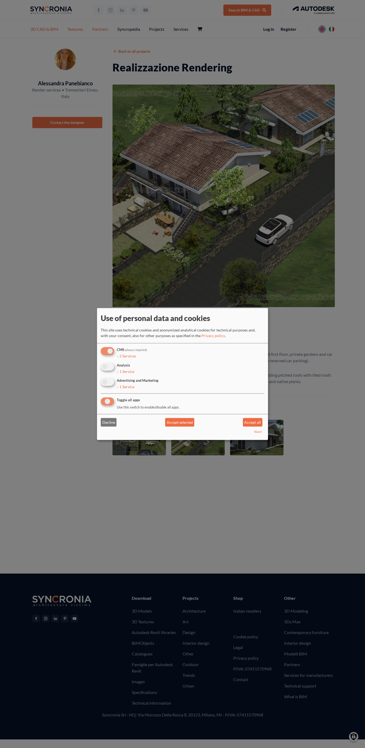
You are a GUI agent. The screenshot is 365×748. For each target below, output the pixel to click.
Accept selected (180, 422)
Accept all (252, 422)
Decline (108, 422)
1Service (125, 371)
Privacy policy (213, 335)
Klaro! (258, 432)
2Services (126, 356)
